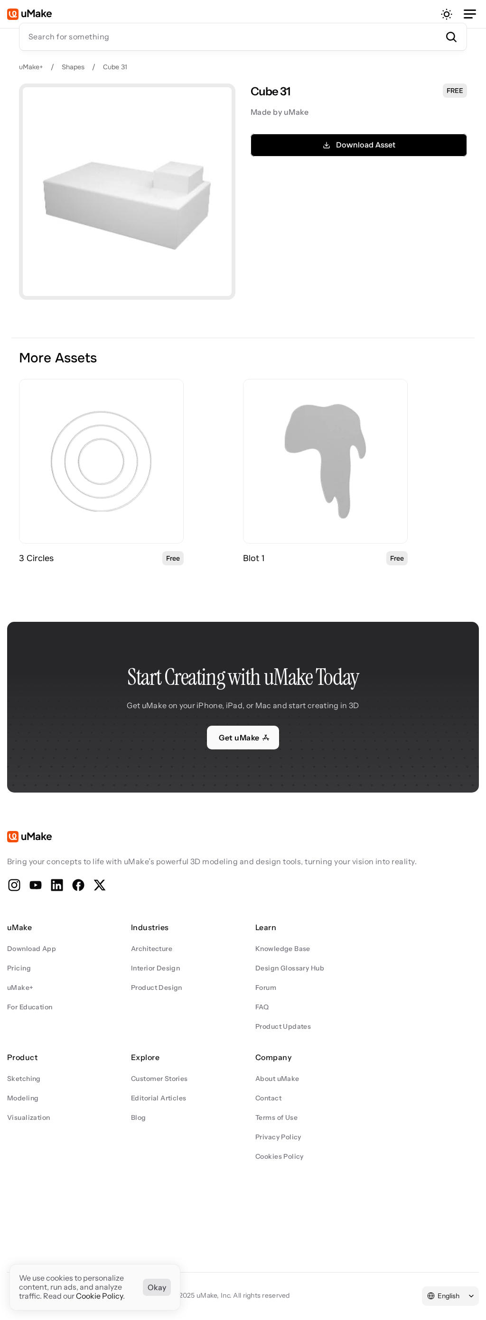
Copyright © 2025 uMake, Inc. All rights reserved (214, 1295)
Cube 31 (115, 67)
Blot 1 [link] (254, 558)
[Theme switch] (446, 14)
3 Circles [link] (36, 558)
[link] (101, 461)
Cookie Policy (99, 1296)
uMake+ (31, 67)
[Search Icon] (243, 36)
